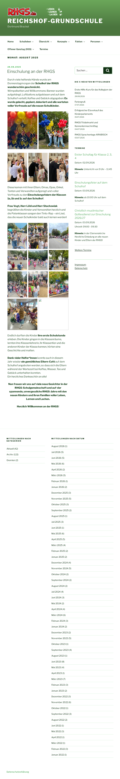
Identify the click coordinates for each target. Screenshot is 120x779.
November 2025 (59, 498)
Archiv (10, 454)
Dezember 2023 (59, 632)
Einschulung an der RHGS (31, 71)
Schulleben (25, 41)
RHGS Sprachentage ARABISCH (91, 134)
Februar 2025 (58, 551)
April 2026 (56, 469)
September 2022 (59, 714)
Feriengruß (80, 101)
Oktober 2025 (58, 504)
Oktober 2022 (58, 708)
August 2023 (58, 655)
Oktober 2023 (58, 644)
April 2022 (56, 737)
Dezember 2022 (59, 696)
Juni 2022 (56, 725)
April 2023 (56, 673)
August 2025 (58, 516)
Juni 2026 (56, 458)
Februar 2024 (58, 620)
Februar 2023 (58, 684)
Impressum (80, 264)
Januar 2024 (57, 626)
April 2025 (56, 539)
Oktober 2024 (58, 574)
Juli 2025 (55, 521)
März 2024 (56, 615)
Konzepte (62, 41)
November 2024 (59, 568)
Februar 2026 (58, 481)
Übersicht (44, 41)
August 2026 (58, 446)
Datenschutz (81, 268)
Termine (44, 49)
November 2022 (59, 702)
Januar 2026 (57, 487)
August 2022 (57, 719)
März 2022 (56, 743)
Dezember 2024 (59, 562)
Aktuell (10, 448)
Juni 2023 (56, 661)
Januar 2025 (57, 556)
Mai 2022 (56, 731)
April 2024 (56, 609)
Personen (95, 41)
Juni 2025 (56, 527)
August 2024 (58, 586)
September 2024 (60, 580)
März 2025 (56, 545)
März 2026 (56, 475)
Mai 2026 (56, 463)
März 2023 (56, 679)
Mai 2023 (56, 667)
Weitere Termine (83, 250)
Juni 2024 (56, 597)
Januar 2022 (57, 754)
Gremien (11, 460)
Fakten (78, 41)
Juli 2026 (55, 452)
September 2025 (60, 510)
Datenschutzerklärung (18, 771)
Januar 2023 (57, 690)
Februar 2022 (58, 749)
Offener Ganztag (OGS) (19, 49)
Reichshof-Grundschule (55, 20)
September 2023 (60, 650)
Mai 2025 (56, 533)
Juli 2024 (55, 591)
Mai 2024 (56, 603)
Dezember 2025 (59, 492)
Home (11, 41)
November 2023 (59, 638)
